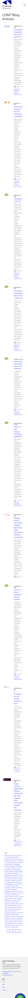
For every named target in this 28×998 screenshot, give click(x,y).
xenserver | (7, 927)
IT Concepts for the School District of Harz (18, 697)
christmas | (14, 861)
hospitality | (7, 877)
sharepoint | (18, 909)
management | (12, 882)
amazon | (9, 855)
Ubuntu (16, 841)
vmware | (7, 920)
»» (19, 931)
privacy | (11, 896)
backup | (10, 857)
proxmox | (17, 896)
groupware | (7, 875)
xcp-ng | (21, 925)
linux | (6, 882)
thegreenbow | (8, 914)
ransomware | (8, 898)
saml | (17, 904)
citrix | (7, 863)
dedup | (6, 866)
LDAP (15, 87)
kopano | (13, 880)
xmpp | (13, 927)
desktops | (19, 866)
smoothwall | (8, 913)
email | (19, 868)
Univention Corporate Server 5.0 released (18, 365)
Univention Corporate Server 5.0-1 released (18, 294)
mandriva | (19, 882)
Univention (16, 89)
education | (14, 868)
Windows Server (18, 94)
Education (16, 93)
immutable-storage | (16, 879)
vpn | (11, 920)
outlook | (7, 895)
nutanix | (6, 889)
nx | (10, 889)
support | (14, 913)
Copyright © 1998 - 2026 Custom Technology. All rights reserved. (11, 973)
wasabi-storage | (13, 921)
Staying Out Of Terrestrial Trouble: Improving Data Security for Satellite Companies (18, 527)
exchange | (18, 870)
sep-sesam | (11, 909)
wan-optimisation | (18, 920)
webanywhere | (9, 923)
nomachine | (14, 888)
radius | (22, 896)
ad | (5, 855)
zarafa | (16, 927)
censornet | (7, 861)
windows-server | (18, 923)
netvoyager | (7, 888)
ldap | (20, 880)
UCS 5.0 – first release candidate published (18, 432)
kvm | (17, 880)
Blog (3, 984)
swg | (21, 913)
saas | (17, 902)
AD (21, 86)
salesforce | (7, 904)
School (15, 92)
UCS (18, 87)
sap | (5, 905)
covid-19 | (12, 864)
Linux (18, 86)
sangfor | (21, 904)
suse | (18, 913)
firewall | (6, 871)
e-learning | (7, 868)
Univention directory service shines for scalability (18, 112)
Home (3, 981)
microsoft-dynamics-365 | (11, 886)
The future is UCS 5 (18, 200)
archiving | (19, 855)
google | (16, 871)
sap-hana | (10, 905)
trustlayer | (7, 916)
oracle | (14, 891)
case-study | (19, 859)
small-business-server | (10, 911)
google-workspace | (13, 873)
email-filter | (7, 870)
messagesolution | (9, 884)
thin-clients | (16, 914)
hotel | (13, 877)
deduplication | (13, 866)
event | (13, 870)
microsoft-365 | (19, 884)
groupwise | (14, 875)
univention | (8, 918)
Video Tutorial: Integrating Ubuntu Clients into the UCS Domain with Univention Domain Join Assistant (18, 797)
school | (19, 905)
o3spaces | (14, 889)
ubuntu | (13, 916)
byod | (14, 859)
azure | (6, 857)
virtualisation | (19, 918)
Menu (25, 5)
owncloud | (13, 895)
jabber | (9, 880)
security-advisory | (15, 907)
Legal (3, 987)
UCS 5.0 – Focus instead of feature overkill (18, 595)
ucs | (16, 916)
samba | (13, 904)
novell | (20, 888)
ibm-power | (7, 879)
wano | (6, 921)
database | (17, 864)
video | (13, 918)
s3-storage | (12, 902)
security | (7, 907)
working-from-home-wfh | (11, 925)
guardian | (20, 875)
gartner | (11, 871)
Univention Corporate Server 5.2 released (18, 33)
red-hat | (14, 898)
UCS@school (17, 90)
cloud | (7, 864)
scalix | (15, 905)
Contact (4, 990)
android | (14, 855)
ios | (5, 880)
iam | (21, 877)
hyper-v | (17, 877)
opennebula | (8, 891)
